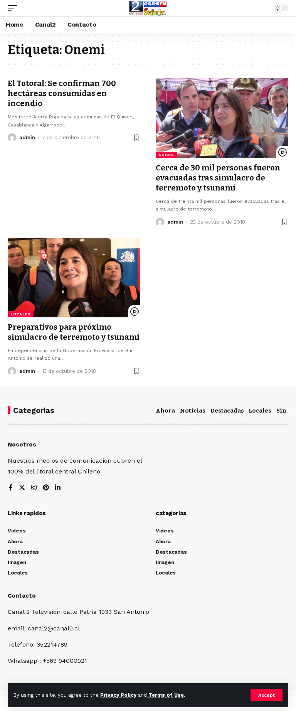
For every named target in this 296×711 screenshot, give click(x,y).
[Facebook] (11, 488)
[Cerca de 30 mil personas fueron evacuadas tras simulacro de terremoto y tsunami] (222, 118)
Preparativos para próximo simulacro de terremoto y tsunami (74, 332)
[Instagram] (34, 488)
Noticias (192, 410)
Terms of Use (166, 695)
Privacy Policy (118, 695)
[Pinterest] (46, 488)
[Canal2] (148, 8)
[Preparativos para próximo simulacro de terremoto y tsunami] (74, 277)
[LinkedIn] (58, 488)
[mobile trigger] (14, 8)
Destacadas (227, 410)
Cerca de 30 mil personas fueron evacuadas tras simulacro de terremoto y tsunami (218, 177)
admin (27, 137)
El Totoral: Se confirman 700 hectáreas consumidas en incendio (62, 93)
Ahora (166, 155)
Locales (20, 314)
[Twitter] (22, 488)
